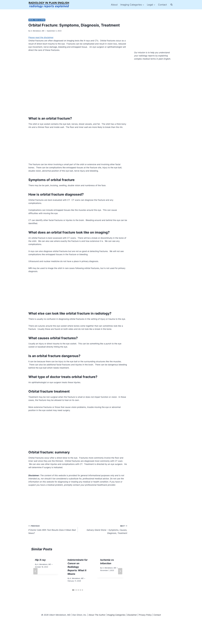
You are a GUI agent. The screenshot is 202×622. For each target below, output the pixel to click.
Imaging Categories (116, 615)
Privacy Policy (145, 615)
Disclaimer (132, 615)
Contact (162, 4)
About (114, 4)
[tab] (73, 590)
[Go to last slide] (35, 571)
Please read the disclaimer (40, 37)
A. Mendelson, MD (37, 31)
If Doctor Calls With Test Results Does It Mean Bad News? (52, 529)
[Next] (120, 571)
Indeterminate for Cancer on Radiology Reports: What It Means (78, 566)
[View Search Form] (171, 5)
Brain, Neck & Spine (37, 20)
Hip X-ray (40, 559)
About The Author (96, 615)
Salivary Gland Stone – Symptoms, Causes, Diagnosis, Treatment (107, 529)
